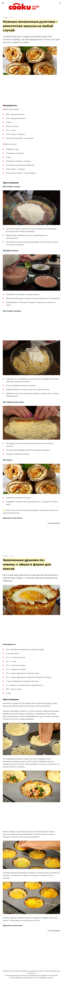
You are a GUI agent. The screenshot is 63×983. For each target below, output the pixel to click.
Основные (5, 17)
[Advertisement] (31, 88)
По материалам (53, 523)
